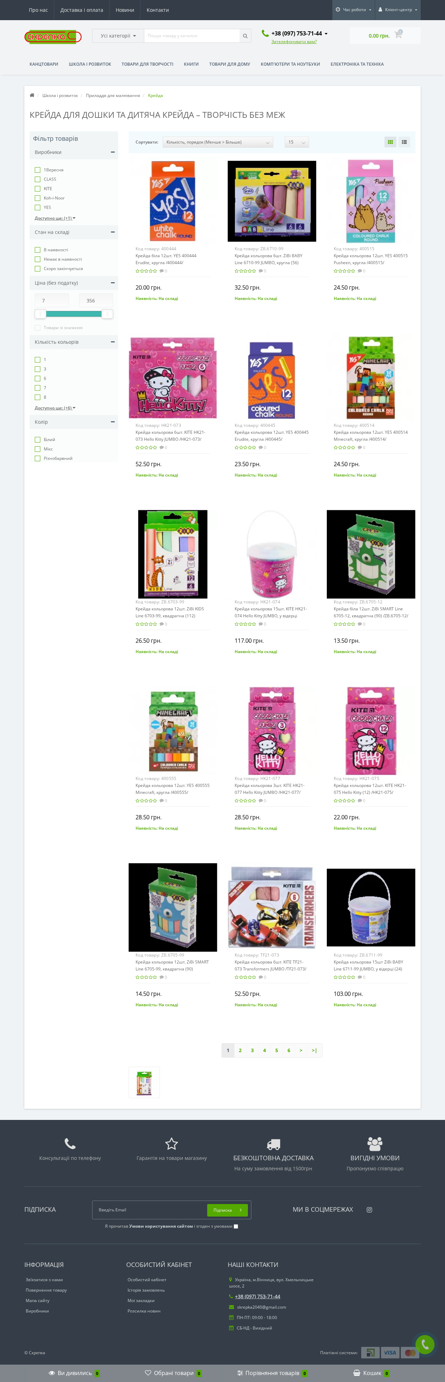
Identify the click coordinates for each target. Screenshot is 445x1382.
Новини (125, 10)
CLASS (50, 179)
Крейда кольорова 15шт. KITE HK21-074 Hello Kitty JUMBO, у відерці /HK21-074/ (271, 616)
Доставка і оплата (81, 10)
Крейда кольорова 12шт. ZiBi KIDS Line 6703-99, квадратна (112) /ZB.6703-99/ (170, 616)
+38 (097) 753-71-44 (257, 1296)
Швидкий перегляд (173, 197)
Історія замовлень (146, 1290)
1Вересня (54, 170)
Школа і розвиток (90, 64)
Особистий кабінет (147, 1280)
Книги (191, 64)
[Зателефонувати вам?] (425, 1345)
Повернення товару (46, 1290)
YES (47, 207)
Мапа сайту (37, 1300)
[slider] (40, 314)
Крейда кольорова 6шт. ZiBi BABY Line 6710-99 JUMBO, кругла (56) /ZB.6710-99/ (268, 263)
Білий (49, 439)
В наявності (56, 250)
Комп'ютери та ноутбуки (290, 64)
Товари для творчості (147, 64)
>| (314, 1050)
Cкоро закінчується (63, 268)
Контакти (158, 10)
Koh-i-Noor (54, 198)
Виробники (37, 1311)
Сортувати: (147, 142)
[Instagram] (367, 1208)
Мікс (48, 449)
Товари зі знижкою (63, 328)
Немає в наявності (63, 259)
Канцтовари (44, 64)
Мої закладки (141, 1300)
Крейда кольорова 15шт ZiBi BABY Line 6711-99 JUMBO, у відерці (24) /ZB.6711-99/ (368, 969)
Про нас (38, 10)
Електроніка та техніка (357, 64)
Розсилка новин (144, 1311)
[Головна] (32, 95)
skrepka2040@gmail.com (261, 1307)
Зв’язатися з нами (44, 1280)
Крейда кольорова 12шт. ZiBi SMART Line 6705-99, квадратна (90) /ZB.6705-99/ (172, 969)
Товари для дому (229, 64)
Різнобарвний (58, 458)
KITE (48, 189)
